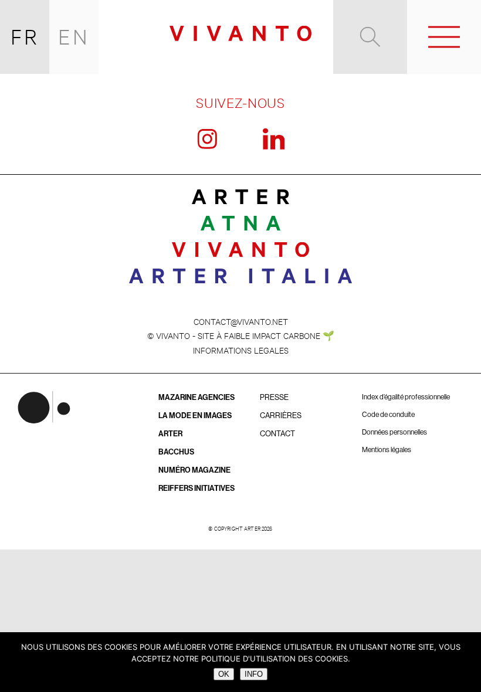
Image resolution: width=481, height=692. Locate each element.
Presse (274, 397)
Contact (277, 433)
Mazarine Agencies (196, 397)
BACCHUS (176, 451)
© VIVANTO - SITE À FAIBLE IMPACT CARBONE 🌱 (240, 335)
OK (223, 674)
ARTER (170, 433)
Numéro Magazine (194, 470)
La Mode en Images (195, 415)
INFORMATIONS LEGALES (241, 349)
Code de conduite (388, 415)
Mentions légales (386, 450)
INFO (254, 674)
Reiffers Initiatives (196, 488)
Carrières (281, 415)
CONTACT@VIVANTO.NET (241, 321)
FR (25, 36)
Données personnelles (394, 432)
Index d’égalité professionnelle (406, 397)
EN (74, 36)
